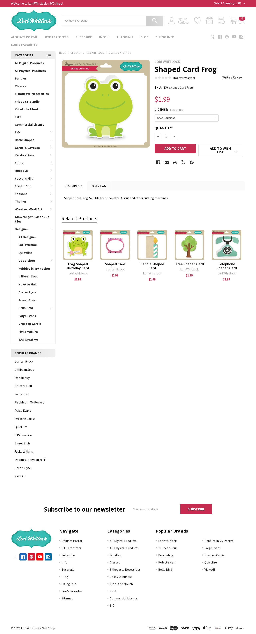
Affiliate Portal (24, 37)
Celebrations (24, 155)
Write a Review (232, 77)
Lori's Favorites (24, 45)
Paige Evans (27, 316)
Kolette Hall (27, 284)
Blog (144, 37)
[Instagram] (241, 36)
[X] (212, 36)
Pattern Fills (24, 178)
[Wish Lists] (200, 20)
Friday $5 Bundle (27, 101)
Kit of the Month (27, 109)
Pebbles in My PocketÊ (30, 460)
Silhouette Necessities (32, 94)
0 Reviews (99, 186)
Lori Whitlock (28, 245)
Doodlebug (26, 260)
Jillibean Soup (28, 276)
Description (73, 186)
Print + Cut (23, 186)
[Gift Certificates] (212, 20)
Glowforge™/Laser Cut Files (32, 219)
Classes (20, 86)
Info (102, 37)
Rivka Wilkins (28, 332)
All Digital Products (29, 63)
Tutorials (124, 37)
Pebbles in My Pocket (34, 268)
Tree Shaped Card (189, 264)
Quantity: (164, 128)
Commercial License (29, 124)
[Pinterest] (227, 36)
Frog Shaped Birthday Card (78, 266)
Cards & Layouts (27, 148)
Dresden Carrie (29, 324)
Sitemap (67, 598)
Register (183, 22)
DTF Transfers (56, 37)
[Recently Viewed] (224, 20)
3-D (17, 132)
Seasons (21, 194)
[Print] (175, 162)
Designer (21, 229)
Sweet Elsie (26, 300)
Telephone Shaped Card (227, 266)
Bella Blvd (25, 308)
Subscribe (84, 37)
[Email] (166, 162)
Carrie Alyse (27, 292)
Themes (21, 201)
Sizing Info (165, 37)
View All (20, 476)
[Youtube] (234, 36)
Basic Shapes (24, 140)
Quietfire (25, 253)
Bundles (21, 78)
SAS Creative (28, 339)
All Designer (27, 237)
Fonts (19, 163)
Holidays (21, 171)
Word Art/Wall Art (28, 209)
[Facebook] (219, 36)
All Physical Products (30, 71)
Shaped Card (115, 264)
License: (169, 109)
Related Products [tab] (79, 218)
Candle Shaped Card (152, 266)
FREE (18, 117)
